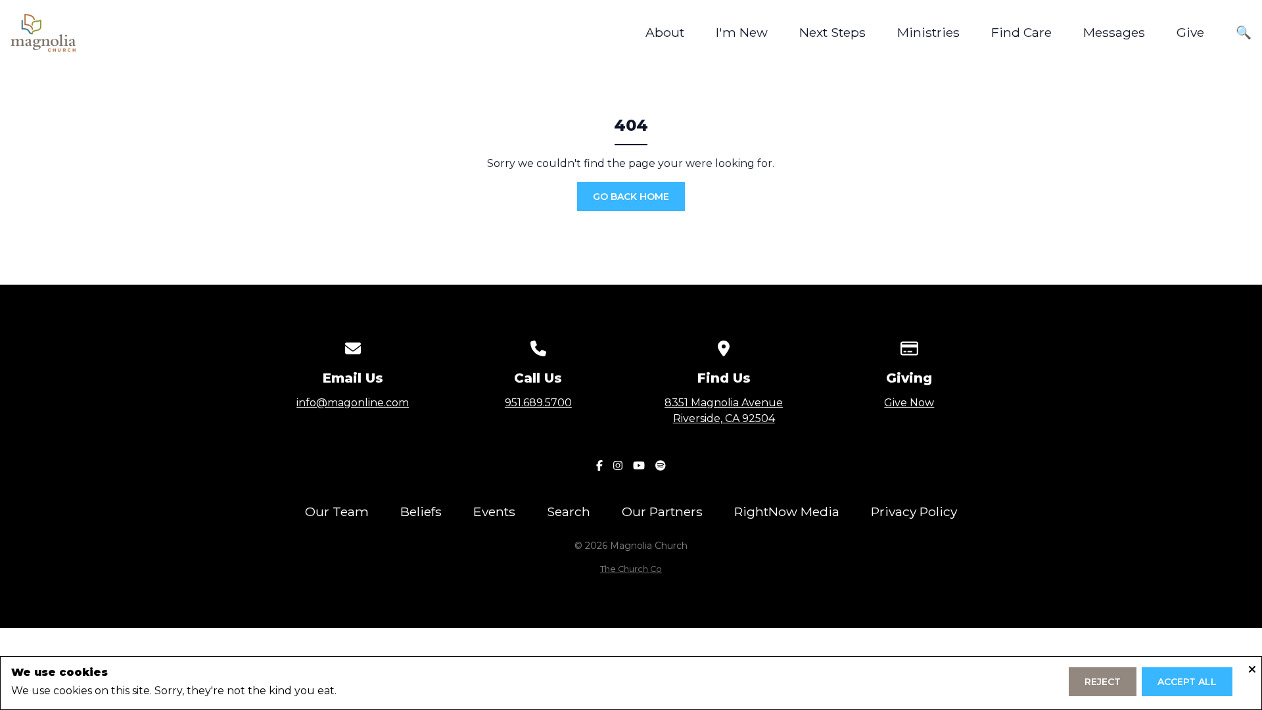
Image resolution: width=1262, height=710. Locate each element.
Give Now (909, 402)
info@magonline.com (352, 402)
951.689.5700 (538, 402)
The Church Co (631, 569)
